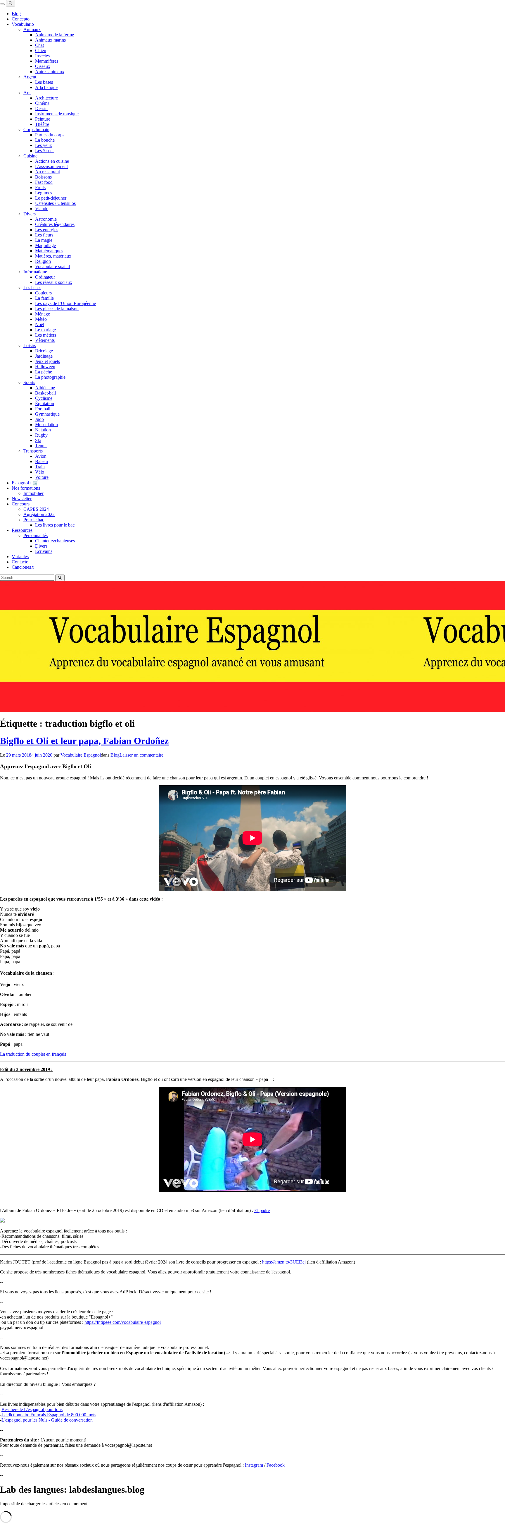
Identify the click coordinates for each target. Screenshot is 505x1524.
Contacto (20, 561)
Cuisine (30, 155)
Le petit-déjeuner (50, 198)
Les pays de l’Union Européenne (65, 303)
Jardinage (44, 356)
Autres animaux (49, 71)
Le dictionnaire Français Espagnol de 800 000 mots (48, 1414)
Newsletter (22, 498)
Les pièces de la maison (57, 308)
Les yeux (43, 145)
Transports (33, 450)
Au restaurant (47, 171)
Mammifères (46, 61)
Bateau (41, 461)
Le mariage (45, 329)
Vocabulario (23, 24)
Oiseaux (42, 66)
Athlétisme (45, 387)
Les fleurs (44, 234)
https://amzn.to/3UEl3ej (284, 1261)
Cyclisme (43, 398)
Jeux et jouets (47, 361)
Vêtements (45, 340)
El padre (262, 1210)
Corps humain (36, 129)
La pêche (43, 371)
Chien (40, 50)
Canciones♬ (24, 567)
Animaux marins (50, 39)
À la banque (46, 87)
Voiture (42, 477)
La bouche (45, 140)
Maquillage (45, 245)
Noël (39, 324)
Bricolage (44, 350)
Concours (21, 503)
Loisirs (29, 345)
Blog (16, 13)
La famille (44, 298)
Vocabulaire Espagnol (80, 754)
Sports (29, 382)
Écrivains (43, 551)
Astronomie (46, 219)
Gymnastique (47, 414)
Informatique (35, 271)
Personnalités (35, 535)
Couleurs (43, 292)
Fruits (40, 187)
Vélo (39, 471)
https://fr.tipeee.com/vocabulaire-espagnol (122, 1322)
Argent (29, 76)
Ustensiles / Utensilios (55, 203)
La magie (43, 240)
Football (42, 408)
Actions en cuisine (52, 161)
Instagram (254, 1465)
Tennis (41, 445)
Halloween (45, 366)
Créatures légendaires (55, 224)
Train (40, 466)
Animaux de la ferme (54, 34)
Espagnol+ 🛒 (25, 482)
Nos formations (26, 488)
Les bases (44, 82)
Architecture (46, 97)
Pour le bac (33, 519)
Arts (27, 92)
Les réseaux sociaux (53, 282)
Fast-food (44, 182)
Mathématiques (49, 250)
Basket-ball (45, 392)
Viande (41, 208)
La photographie (50, 377)
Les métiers (45, 334)
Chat (39, 45)
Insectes (42, 55)
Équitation (44, 403)
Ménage (42, 313)
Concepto (21, 18)
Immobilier (33, 493)
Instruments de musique (57, 113)
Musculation (46, 424)
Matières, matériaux (53, 255)
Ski (38, 440)
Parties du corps (49, 134)
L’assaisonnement (51, 166)
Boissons (43, 176)
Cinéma (42, 103)
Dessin (41, 108)
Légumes (43, 192)
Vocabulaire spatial (52, 266)
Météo (41, 319)
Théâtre (42, 124)
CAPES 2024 (36, 509)
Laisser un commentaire (141, 754)
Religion (43, 261)
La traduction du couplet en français (33, 1054)
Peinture (42, 118)
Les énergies (46, 229)
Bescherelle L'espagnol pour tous (32, 1409)
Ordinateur (45, 277)
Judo (39, 419)
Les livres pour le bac (55, 524)
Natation (43, 429)
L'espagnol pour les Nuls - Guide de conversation (47, 1419)
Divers (29, 213)
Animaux (32, 29)
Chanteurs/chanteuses (55, 540)
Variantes (20, 556)
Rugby (41, 435)
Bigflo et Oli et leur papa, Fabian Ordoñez (84, 741)
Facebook (276, 1465)
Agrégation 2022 (39, 514)
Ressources (22, 530)
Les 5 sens (44, 150)
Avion (40, 456)
